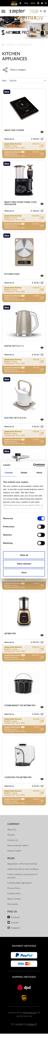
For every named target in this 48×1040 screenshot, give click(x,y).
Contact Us (12, 840)
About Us (11, 830)
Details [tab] (24, 472)
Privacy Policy (13, 888)
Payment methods (24, 946)
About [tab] (39, 472)
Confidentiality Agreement (19, 883)
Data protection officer (17, 845)
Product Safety (14, 851)
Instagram (15, 928)
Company (13, 824)
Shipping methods (24, 977)
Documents (12, 904)
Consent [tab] (9, 472)
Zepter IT (32, 1024)
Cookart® (11, 45)
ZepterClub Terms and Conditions (23, 869)
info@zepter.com (30, 1013)
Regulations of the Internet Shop (22, 864)
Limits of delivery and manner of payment (22, 876)
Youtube (15, 923)
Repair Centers (14, 899)
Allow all (24, 555)
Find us (12, 912)
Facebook (15, 917)
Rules (11, 858)
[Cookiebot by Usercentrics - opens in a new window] (34, 465)
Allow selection (24, 564)
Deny (24, 572)
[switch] (41, 527)
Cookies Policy (14, 893)
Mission (11, 835)
